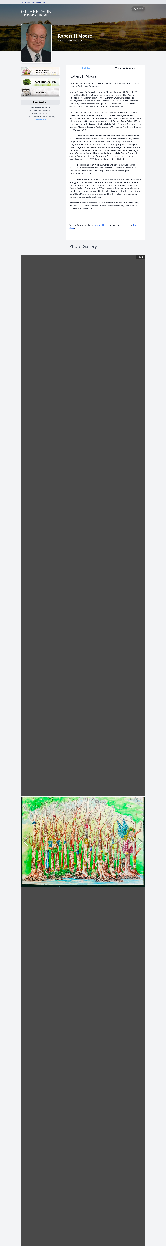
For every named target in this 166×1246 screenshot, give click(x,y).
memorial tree (100, 225)
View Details (40, 119)
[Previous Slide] (26, 841)
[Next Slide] (140, 841)
